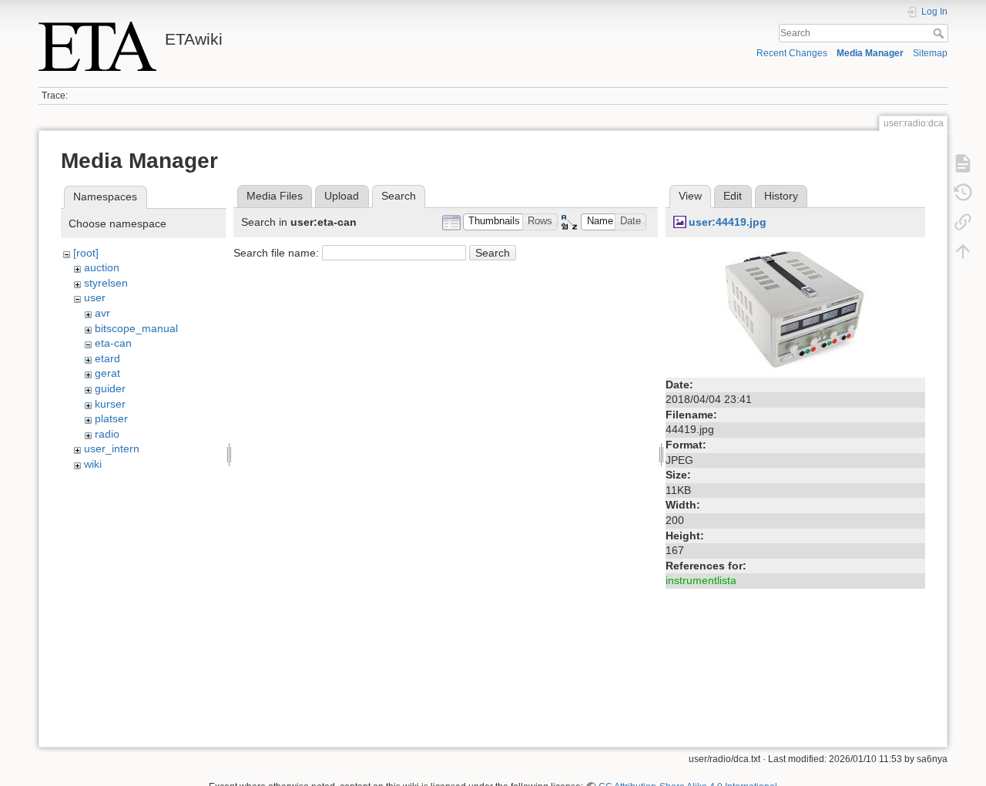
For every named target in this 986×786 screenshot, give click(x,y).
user (95, 297)
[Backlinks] (963, 222)
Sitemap (930, 53)
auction (101, 267)
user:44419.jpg (727, 222)
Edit (732, 196)
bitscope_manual (136, 328)
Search (940, 33)
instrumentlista (701, 580)
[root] (86, 253)
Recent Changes (791, 53)
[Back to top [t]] (963, 251)
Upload (341, 196)
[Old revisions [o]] (963, 192)
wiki (93, 464)
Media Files (274, 196)
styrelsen (106, 283)
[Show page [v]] (963, 163)
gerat (107, 373)
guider (110, 388)
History (781, 196)
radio (107, 434)
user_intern (111, 448)
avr (102, 313)
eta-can (113, 343)
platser (111, 418)
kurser (110, 404)
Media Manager (870, 53)
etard (107, 358)
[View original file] (796, 308)
